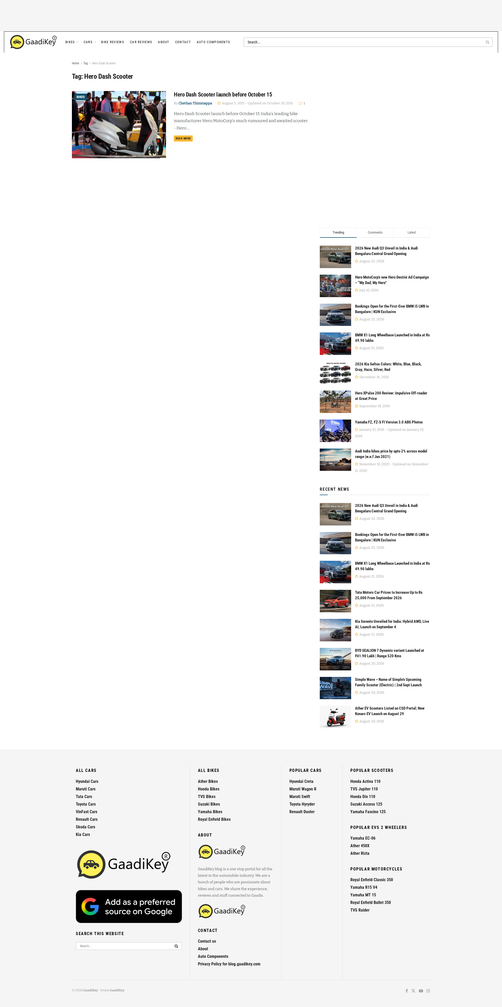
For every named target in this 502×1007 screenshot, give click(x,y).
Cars (88, 42)
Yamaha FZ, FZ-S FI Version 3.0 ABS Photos (389, 422)
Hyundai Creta (301, 781)
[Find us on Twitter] (413, 991)
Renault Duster (302, 811)
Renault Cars (87, 819)
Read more (184, 138)
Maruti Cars (85, 789)
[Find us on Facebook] (407, 991)
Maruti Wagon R (302, 789)
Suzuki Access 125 (366, 804)
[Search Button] (488, 42)
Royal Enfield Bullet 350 (370, 902)
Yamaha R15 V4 (363, 887)
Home (75, 63)
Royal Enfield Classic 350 (371, 879)
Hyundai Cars (87, 781)
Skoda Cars (85, 826)
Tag (85, 63)
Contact (183, 42)
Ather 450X (359, 845)
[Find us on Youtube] (421, 991)
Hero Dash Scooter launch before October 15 (223, 94)
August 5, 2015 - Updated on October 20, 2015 (257, 103)
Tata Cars (84, 796)
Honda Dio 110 (362, 796)
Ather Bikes (208, 781)
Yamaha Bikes (210, 811)
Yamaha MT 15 (363, 894)
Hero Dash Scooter (104, 63)
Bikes (70, 42)
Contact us (207, 941)
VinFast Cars (86, 811)
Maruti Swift (299, 796)
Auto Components (213, 42)
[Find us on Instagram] (428, 991)
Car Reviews (141, 42)
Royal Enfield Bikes (214, 819)
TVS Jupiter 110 (364, 789)
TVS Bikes (206, 796)
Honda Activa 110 (365, 781)
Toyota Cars (86, 804)
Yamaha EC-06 (362, 838)
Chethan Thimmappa (195, 103)
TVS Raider (359, 910)
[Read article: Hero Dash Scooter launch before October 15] (119, 124)
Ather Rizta (359, 853)
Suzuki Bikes (209, 804)
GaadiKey (90, 990)
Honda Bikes (208, 789)
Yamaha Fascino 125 (368, 811)
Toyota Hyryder (302, 804)
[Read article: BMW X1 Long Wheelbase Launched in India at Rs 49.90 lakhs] (335, 572)
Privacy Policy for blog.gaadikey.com (229, 963)
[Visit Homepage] (33, 42)
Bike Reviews (112, 42)
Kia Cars (83, 834)
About (163, 42)
